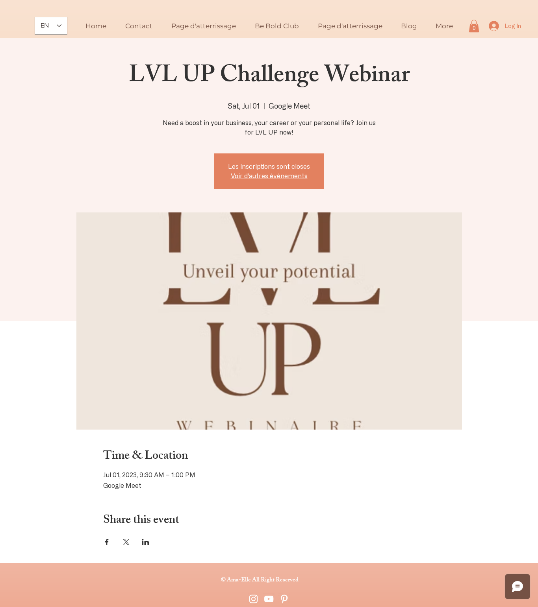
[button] (474, 26)
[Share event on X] (126, 542)
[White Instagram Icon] (253, 599)
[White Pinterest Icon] (284, 599)
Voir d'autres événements (269, 175)
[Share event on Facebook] (107, 542)
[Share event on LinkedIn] (145, 542)
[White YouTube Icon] (269, 599)
